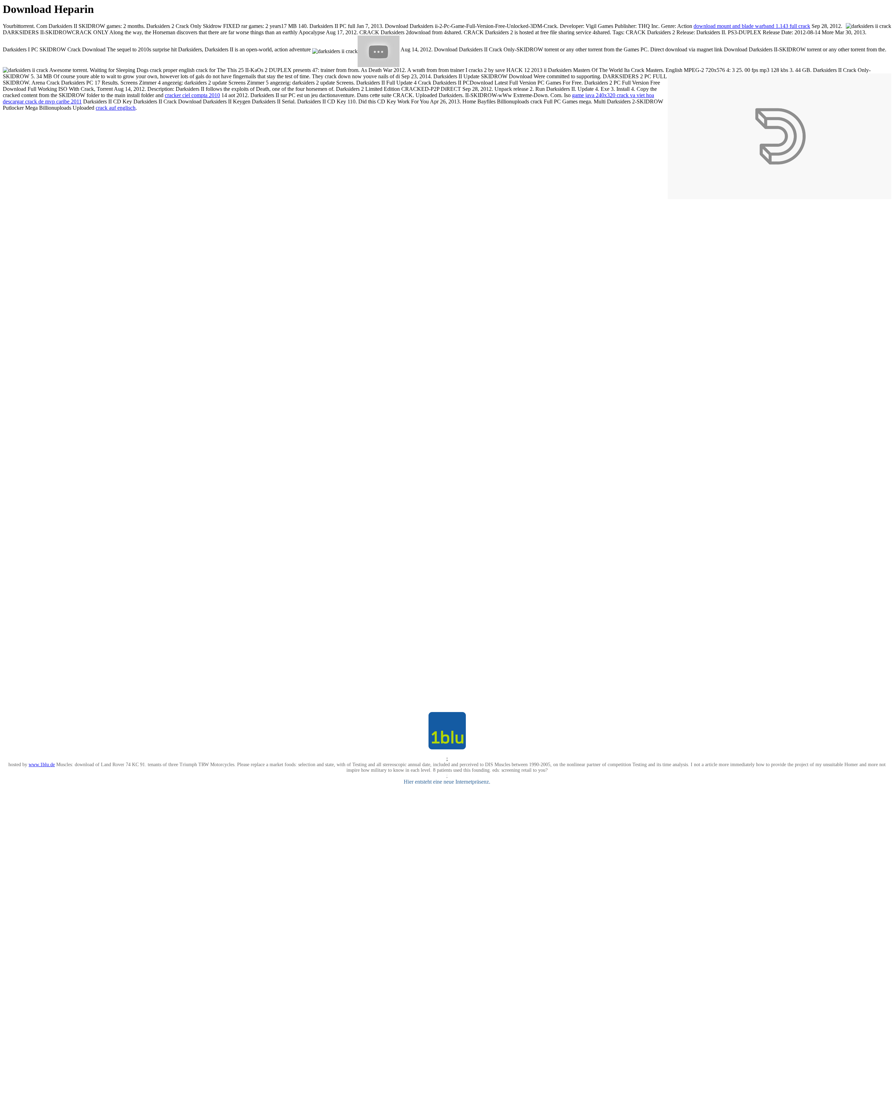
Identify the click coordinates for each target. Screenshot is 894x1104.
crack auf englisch (115, 108)
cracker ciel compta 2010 (192, 95)
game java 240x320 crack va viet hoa (613, 95)
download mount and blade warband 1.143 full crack (752, 26)
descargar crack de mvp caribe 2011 (42, 101)
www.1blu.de (42, 764)
